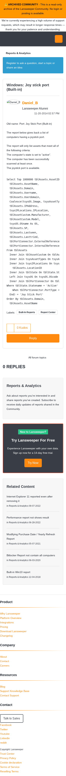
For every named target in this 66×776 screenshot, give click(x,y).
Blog (2, 686)
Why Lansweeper (10, 613)
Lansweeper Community (20, 39)
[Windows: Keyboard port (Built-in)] (52, 357)
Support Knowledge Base (14, 691)
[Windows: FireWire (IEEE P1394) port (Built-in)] (59, 357)
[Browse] (5, 39)
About (3, 656)
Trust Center (7, 753)
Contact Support (9, 695)
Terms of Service (9, 766)
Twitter (4, 729)
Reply (33, 338)
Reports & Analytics (18, 53)
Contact (4, 661)
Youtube (5, 733)
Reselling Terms (9, 771)
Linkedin (5, 738)
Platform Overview (10, 618)
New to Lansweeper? (33, 431)
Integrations (7, 622)
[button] (10, 328)
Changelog (6, 635)
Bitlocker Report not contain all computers (31, 555)
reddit (3, 742)
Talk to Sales (11, 718)
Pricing (4, 626)
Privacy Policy (8, 758)
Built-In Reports (27, 312)
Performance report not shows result (28, 517)
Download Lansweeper (13, 631)
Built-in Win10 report (18, 572)
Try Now (33, 462)
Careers (4, 665)
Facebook (6, 724)
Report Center (48, 312)
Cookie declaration (11, 762)
